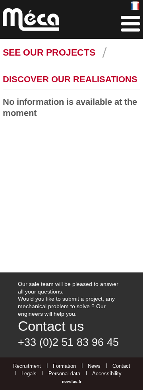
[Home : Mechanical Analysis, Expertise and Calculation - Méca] (31, 19)
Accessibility (107, 373)
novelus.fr (71, 381)
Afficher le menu (130, 24)
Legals (29, 373)
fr (135, 6)
